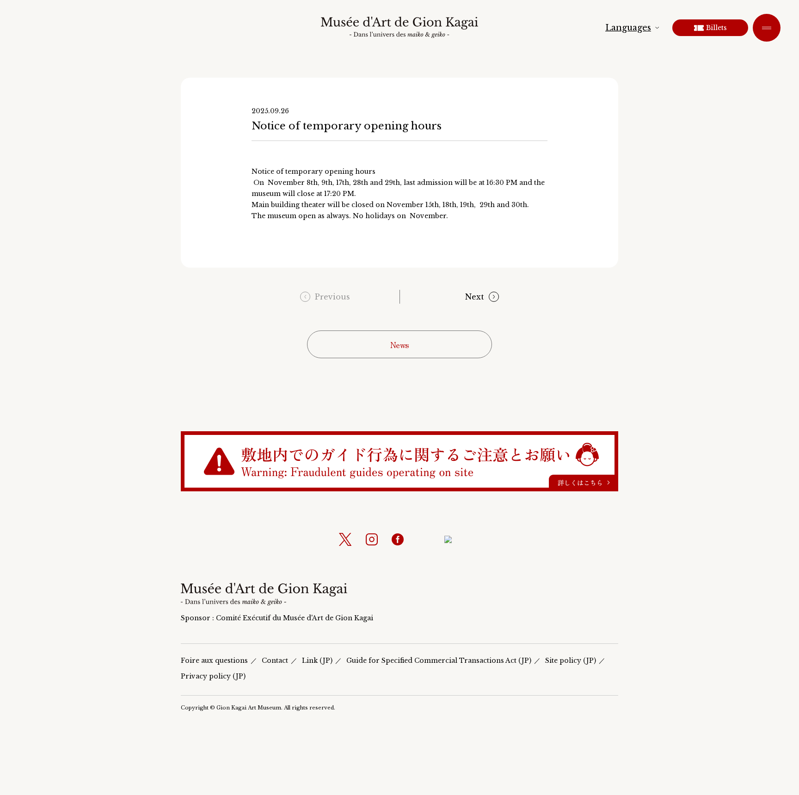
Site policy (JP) (570, 660)
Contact (275, 660)
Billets (716, 28)
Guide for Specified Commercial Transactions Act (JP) (438, 660)
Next (474, 296)
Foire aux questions (214, 660)
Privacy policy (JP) (213, 676)
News (399, 344)
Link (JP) (317, 660)
